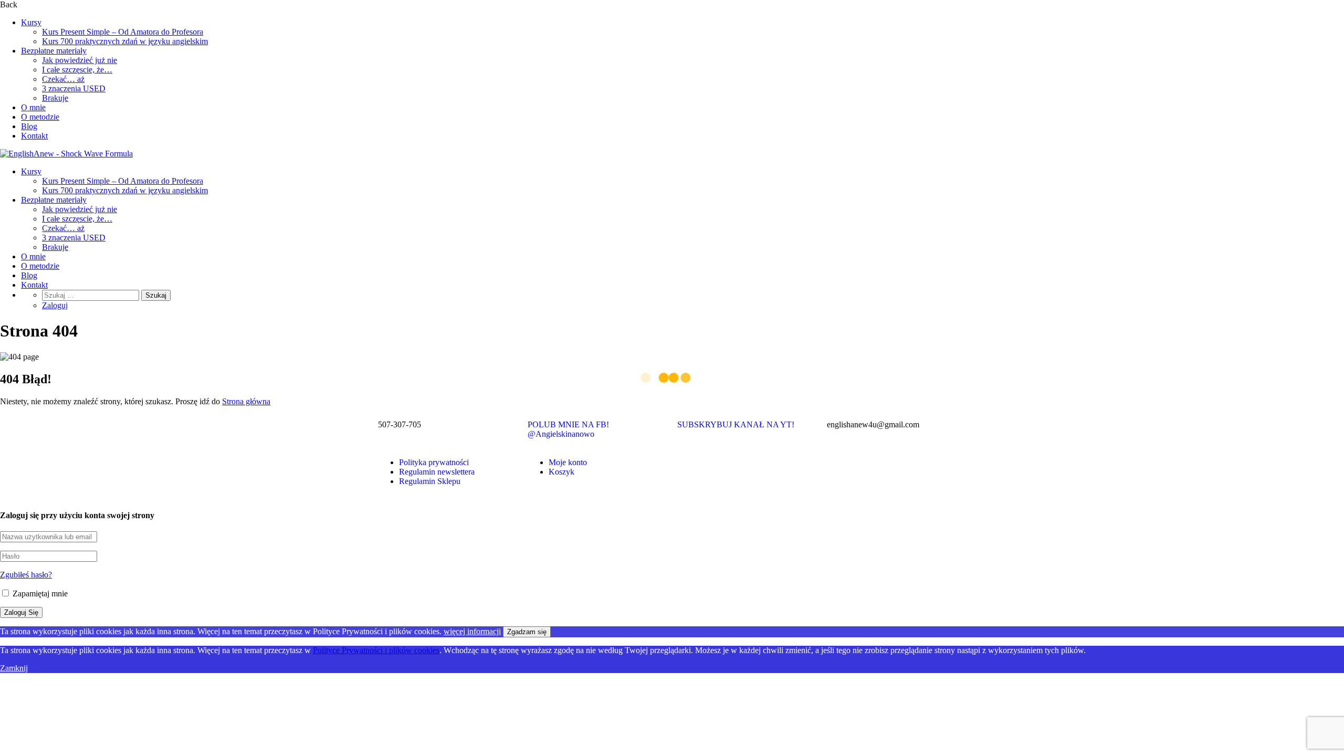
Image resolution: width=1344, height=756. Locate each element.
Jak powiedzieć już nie (79, 60)
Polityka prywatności (434, 462)
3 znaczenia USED (74, 88)
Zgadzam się (527, 632)
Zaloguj (55, 305)
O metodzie (40, 116)
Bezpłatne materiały (54, 50)
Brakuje (55, 97)
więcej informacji (472, 631)
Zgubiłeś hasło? (26, 574)
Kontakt (34, 135)
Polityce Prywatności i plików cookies (376, 650)
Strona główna (246, 401)
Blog (29, 126)
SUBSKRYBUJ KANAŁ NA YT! (735, 424)
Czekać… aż (63, 79)
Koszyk (561, 471)
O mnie (33, 107)
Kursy (31, 22)
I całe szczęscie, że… (77, 69)
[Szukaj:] (91, 294)
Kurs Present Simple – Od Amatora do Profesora (122, 31)
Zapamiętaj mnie (39, 593)
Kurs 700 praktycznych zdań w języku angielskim (125, 41)
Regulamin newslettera (437, 471)
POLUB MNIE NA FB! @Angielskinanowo (568, 429)
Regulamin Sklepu (429, 481)
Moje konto (568, 462)
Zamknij (14, 668)
